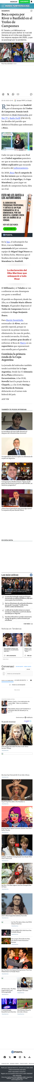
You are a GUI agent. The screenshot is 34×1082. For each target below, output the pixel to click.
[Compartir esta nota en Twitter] (8, 94)
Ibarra (23, 342)
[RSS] (25, 1057)
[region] (17, 692)
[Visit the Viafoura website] (28, 717)
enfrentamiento (20, 168)
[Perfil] (17, 1053)
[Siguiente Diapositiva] (31, 644)
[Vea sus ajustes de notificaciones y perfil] (31, 1)
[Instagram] (20, 1057)
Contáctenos (24, 1063)
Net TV (5, 118)
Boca (12, 172)
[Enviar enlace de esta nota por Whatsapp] (13, 94)
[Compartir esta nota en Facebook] (3, 94)
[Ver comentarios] (31, 11)
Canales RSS (5, 1063)
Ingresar (13, 2)
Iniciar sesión (19, 666)
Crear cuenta (27, 666)
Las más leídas (10, 575)
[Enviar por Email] (18, 94)
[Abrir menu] (2, 6)
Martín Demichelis (14, 320)
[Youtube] (15, 1057)
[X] (10, 1057)
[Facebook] (5, 1057)
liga (8, 241)
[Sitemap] (29, 1057)
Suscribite (24, 1)
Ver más (27, 624)
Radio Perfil (14, 118)
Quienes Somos (14, 1063)
